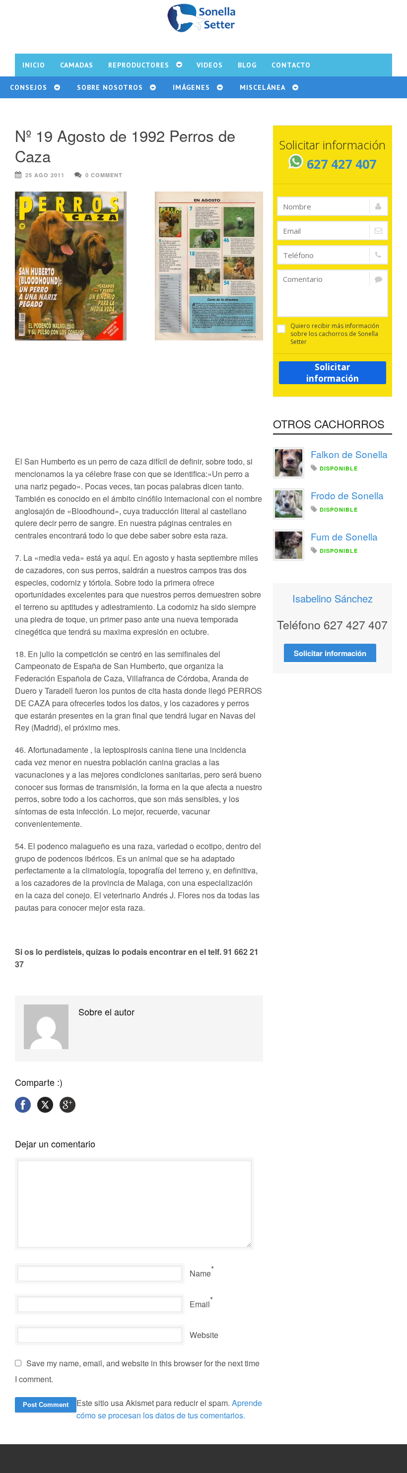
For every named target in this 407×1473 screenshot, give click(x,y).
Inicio (33, 65)
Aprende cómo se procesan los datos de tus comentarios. (169, 1409)
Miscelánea (262, 87)
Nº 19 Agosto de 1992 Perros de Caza (125, 145)
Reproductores (138, 65)
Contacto (291, 65)
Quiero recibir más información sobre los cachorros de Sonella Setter (334, 334)
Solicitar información (332, 372)
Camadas (76, 65)
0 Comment (104, 175)
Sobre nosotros (110, 87)
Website (204, 1334)
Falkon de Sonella (349, 454)
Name (200, 1273)
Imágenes (191, 87)
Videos (210, 65)
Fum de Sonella (344, 536)
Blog (247, 65)
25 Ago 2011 (45, 175)
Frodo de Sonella (347, 495)
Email (200, 1304)
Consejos (28, 87)
